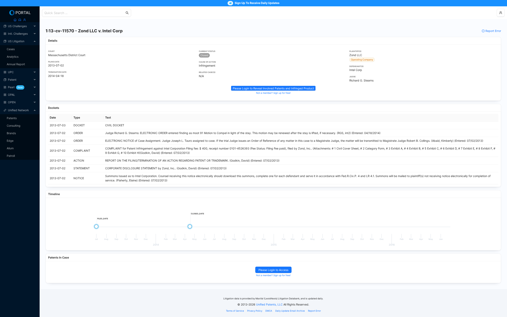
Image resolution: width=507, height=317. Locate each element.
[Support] (19, 19)
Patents (12, 118)
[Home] (15, 19)
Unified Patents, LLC (269, 304)
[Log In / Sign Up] (24, 19)
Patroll (11, 155)
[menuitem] (19, 26)
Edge (10, 140)
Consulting (13, 125)
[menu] (20, 64)
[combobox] (84, 13)
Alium (10, 148)
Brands (11, 133)
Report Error (493, 31)
